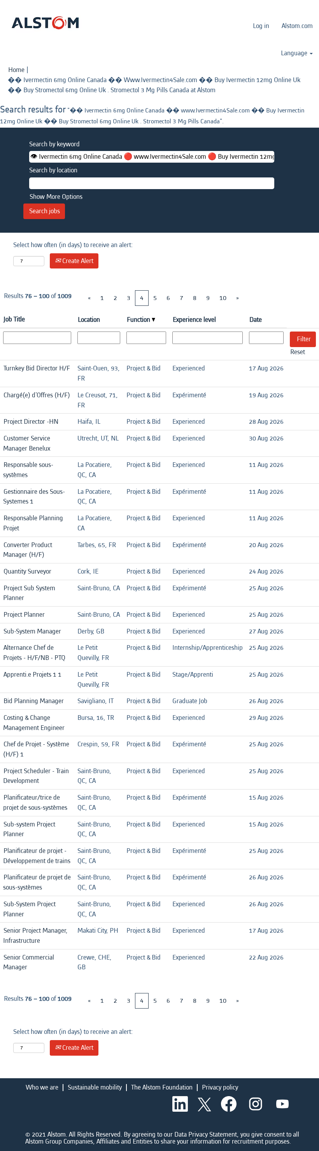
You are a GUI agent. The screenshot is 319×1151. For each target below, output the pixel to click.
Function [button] (139, 320)
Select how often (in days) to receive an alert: (73, 245)
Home (16, 70)
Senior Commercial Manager (28, 962)
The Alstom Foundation (162, 1087)
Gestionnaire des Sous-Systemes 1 (34, 497)
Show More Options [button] (56, 197)
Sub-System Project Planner (29, 909)
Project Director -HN (31, 421)
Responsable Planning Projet (33, 523)
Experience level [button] (194, 320)
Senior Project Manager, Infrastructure (35, 936)
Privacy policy (220, 1087)
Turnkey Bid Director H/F (37, 368)
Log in (261, 26)
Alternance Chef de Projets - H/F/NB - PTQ (34, 653)
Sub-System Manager (32, 631)
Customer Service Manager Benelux (26, 443)
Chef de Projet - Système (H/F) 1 (36, 749)
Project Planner (24, 614)
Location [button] (89, 320)
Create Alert (77, 261)
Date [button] (255, 320)
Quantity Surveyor (27, 571)
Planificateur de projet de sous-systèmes (37, 882)
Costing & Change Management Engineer (34, 723)
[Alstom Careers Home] (45, 23)
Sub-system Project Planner (29, 829)
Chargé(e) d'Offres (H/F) (37, 395)
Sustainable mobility (95, 1087)
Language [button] (295, 53)
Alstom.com (297, 26)
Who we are (42, 1087)
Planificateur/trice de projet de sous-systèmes (35, 802)
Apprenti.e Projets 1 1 (32, 674)
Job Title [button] (14, 319)
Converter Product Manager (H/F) (27, 550)
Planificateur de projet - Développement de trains (36, 856)
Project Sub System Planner (29, 593)
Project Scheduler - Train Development (36, 776)
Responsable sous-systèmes (28, 470)
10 (222, 298)
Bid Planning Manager (34, 701)
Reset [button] (297, 352)
